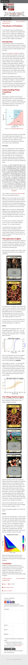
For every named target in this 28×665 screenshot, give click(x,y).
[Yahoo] (10, 602)
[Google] (8, 602)
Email (6, 629)
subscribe (18, 645)
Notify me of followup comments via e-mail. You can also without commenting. (13, 645)
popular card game (14, 53)
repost (12, 587)
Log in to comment (8, 590)
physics (8, 587)
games (5, 587)
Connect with (7, 600)
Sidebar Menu (6, 18)
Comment (6, 609)
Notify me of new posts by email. (13, 642)
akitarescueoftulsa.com (17, 128)
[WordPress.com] (13, 602)
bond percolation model (19, 193)
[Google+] (5, 602)
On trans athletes (20, 21)
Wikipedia (14, 190)
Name (6, 625)
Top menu (5, 1)
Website (6, 634)
